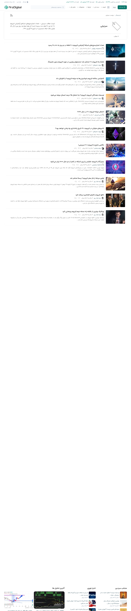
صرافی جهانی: (100, 2)
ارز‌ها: (125, 2)
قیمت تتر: (76, 2)
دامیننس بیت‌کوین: (115, 2)
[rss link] (11, 15)
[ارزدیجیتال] (13, 7)
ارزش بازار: (91, 2)
